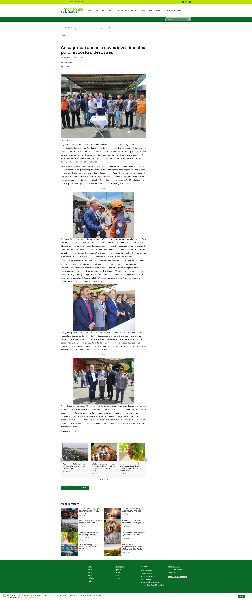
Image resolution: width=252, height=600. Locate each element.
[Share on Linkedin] (67, 66)
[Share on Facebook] (62, 66)
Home (90, 567)
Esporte (118, 569)
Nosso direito (146, 579)
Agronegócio (120, 567)
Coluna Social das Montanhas (152, 585)
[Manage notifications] (4, 595)
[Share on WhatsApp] (78, 66)
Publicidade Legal (177, 576)
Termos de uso (174, 567)
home (62, 28)
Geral (90, 572)
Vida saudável (146, 573)
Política (91, 578)
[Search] (189, 19)
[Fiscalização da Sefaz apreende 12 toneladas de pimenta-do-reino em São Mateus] (132, 460)
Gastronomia (146, 570)
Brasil (117, 575)
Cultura (117, 572)
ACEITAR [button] (241, 597)
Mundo (117, 578)
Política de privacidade (177, 569)
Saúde (90, 575)
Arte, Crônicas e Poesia (150, 582)
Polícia (90, 569)
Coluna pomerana (148, 576)
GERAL (68, 28)
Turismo (91, 581)
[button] (100, 480)
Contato (171, 572)
